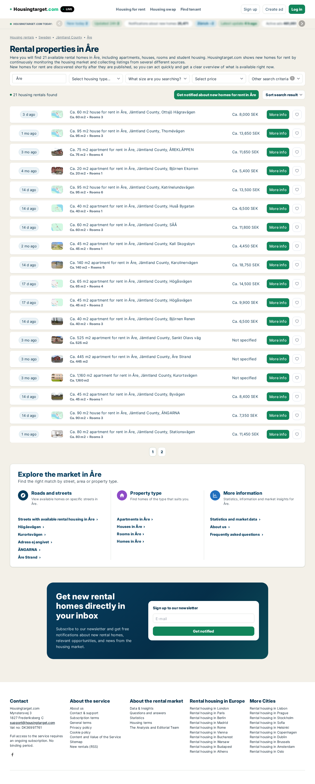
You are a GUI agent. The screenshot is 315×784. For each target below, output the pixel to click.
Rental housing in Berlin (208, 718)
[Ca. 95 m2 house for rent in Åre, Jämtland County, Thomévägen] (246, 133)
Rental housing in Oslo (267, 751)
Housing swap (163, 9)
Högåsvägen (29, 526)
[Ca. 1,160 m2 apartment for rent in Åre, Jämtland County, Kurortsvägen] (246, 378)
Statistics (137, 718)
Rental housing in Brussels (270, 742)
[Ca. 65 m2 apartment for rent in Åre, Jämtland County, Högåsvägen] (246, 283)
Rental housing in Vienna (209, 732)
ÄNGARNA (27, 549)
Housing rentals (22, 37)
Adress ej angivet (33, 542)
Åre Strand (27, 557)
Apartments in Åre (133, 519)
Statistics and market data (233, 519)
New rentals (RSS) (84, 746)
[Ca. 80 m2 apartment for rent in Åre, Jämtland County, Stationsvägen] (246, 434)
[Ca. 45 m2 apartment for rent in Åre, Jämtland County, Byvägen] (246, 396)
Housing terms (141, 723)
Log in (296, 9)
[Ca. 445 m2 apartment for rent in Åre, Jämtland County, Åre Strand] (246, 359)
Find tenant (191, 9)
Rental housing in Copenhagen (273, 732)
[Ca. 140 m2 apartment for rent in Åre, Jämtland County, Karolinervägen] (246, 265)
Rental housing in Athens (209, 751)
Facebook (12, 754)
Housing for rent (130, 9)
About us (218, 526)
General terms (81, 723)
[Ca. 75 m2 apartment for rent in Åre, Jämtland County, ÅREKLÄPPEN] (246, 152)
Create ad (274, 9)
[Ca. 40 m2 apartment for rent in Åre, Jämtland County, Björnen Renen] (246, 321)
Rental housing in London (209, 708)
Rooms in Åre (129, 534)
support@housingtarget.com (32, 723)
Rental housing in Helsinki (269, 727)
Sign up (250, 9)
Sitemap (76, 742)
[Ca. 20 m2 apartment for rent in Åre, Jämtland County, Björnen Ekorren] (246, 171)
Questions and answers (148, 713)
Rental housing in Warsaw (209, 742)
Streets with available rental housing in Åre (56, 519)
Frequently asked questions (235, 534)
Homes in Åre (129, 541)
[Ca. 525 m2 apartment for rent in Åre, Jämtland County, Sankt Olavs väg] (246, 340)
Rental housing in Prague (269, 713)
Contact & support (84, 713)
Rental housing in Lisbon (268, 708)
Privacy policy (81, 727)
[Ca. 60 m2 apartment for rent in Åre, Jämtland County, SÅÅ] (246, 227)
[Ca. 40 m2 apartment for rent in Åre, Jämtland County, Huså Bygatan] (246, 208)
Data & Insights (141, 708)
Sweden (45, 37)
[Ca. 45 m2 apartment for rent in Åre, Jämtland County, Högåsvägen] (246, 302)
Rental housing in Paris (207, 713)
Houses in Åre (129, 526)
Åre (89, 37)
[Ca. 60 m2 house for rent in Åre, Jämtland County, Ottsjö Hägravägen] (246, 114)
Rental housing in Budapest (211, 746)
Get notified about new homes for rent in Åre (216, 94)
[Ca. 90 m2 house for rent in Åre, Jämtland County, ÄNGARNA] (246, 415)
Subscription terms (84, 718)
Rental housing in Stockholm (271, 718)
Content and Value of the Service (95, 737)
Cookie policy (80, 732)
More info (278, 114)
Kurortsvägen (30, 534)
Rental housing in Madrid (209, 723)
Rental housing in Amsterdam (272, 746)
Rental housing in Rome (208, 727)
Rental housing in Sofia (267, 723)
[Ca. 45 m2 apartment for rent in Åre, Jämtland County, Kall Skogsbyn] (246, 246)
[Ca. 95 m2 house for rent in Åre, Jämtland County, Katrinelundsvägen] (246, 189)
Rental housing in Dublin (268, 737)
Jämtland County (69, 37)
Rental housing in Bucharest (211, 737)
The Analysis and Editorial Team (154, 727)
